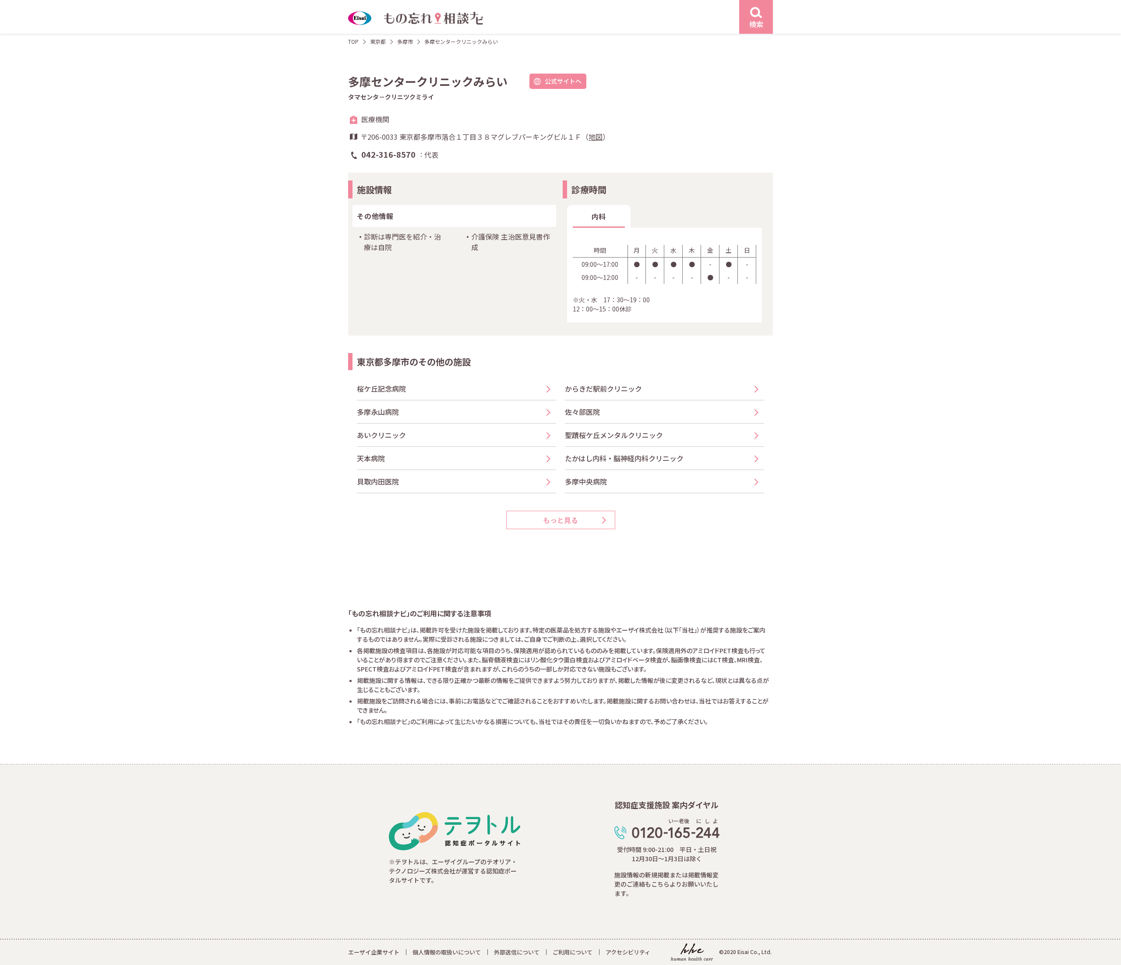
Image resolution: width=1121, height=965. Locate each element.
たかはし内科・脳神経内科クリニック (624, 458)
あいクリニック (381, 435)
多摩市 (405, 41)
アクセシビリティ (628, 952)
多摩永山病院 (378, 412)
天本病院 (371, 458)
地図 (596, 136)
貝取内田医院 (378, 481)
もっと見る (560, 520)
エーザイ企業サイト (373, 952)
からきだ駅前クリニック (603, 388)
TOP (353, 41)
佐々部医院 (582, 412)
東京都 (378, 41)
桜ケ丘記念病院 (381, 388)
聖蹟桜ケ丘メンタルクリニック (614, 435)
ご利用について (572, 952)
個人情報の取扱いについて (446, 952)
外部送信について (516, 952)
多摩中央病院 (586, 481)
